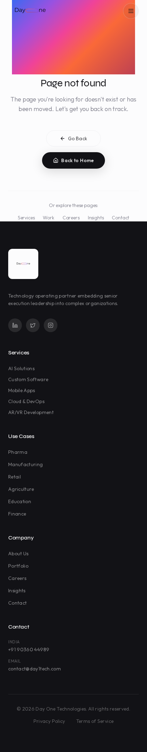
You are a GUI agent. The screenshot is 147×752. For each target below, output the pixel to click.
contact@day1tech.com (34, 669)
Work (48, 218)
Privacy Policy (49, 721)
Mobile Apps (21, 390)
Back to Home (77, 160)
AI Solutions (21, 368)
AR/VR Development (31, 412)
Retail (14, 477)
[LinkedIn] (15, 325)
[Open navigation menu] (131, 11)
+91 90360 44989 (28, 649)
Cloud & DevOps (26, 401)
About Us (18, 553)
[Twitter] (33, 325)
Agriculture (21, 489)
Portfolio (18, 566)
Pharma (17, 452)
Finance (17, 514)
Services (26, 218)
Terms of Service (95, 721)
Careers (71, 218)
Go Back (77, 138)
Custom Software (28, 379)
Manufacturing (25, 464)
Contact (120, 218)
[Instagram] (50, 325)
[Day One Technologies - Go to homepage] (23, 264)
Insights (96, 218)
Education (19, 501)
